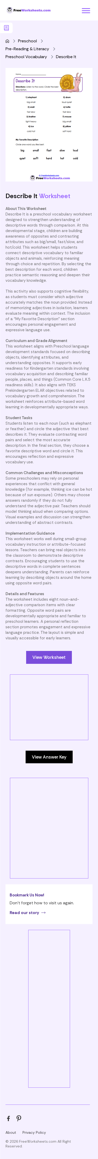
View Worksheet (49, 657)
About (10, 1132)
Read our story (24, 912)
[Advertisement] (49, 724)
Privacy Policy (34, 1132)
